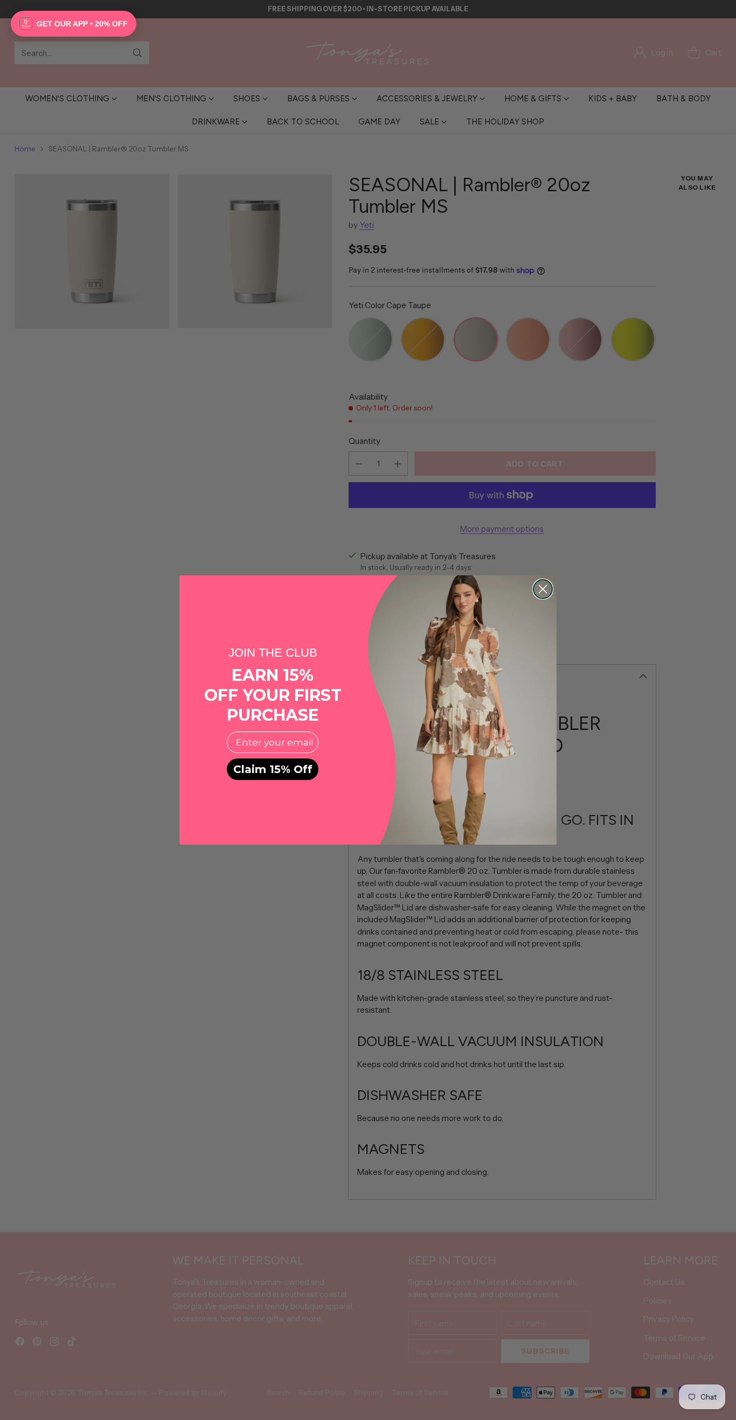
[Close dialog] (542, 589)
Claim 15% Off (273, 769)
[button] (73, 24)
